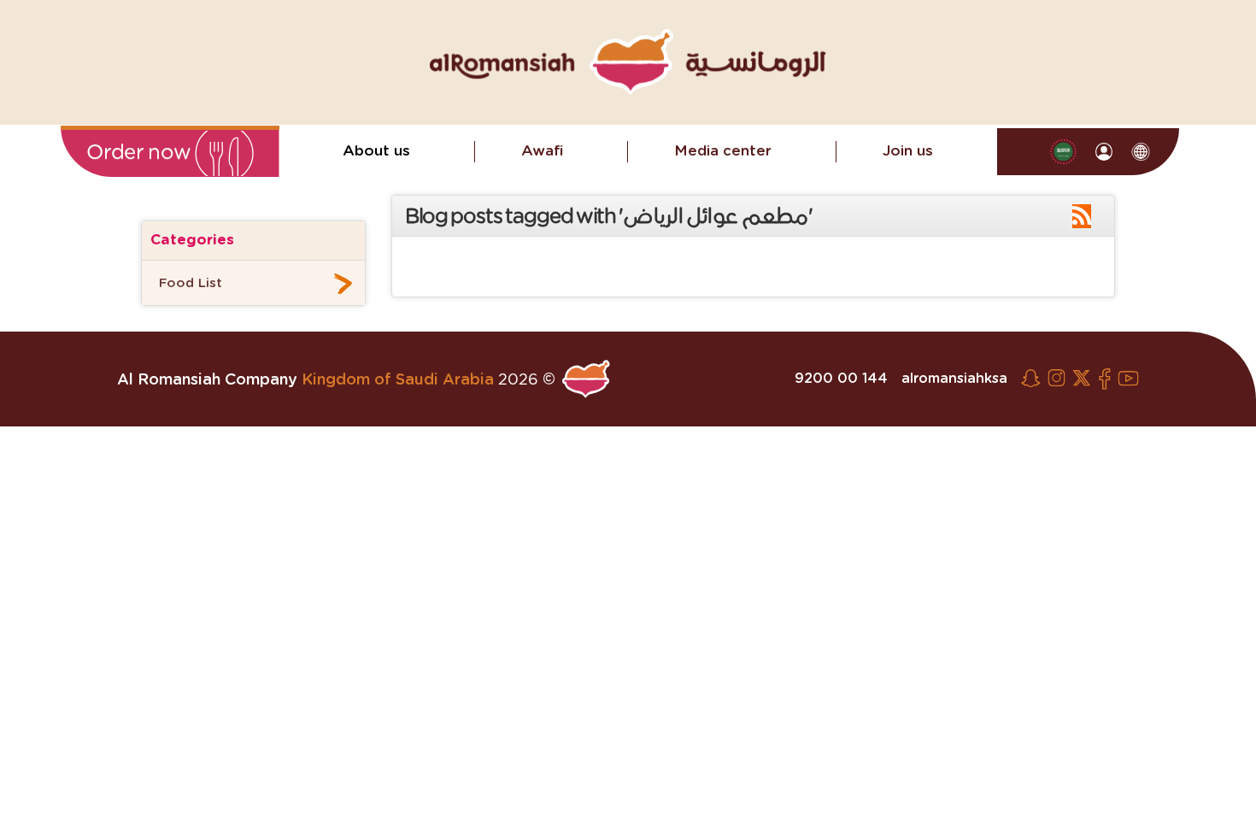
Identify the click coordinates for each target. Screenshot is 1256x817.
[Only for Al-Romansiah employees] (1104, 151)
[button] (170, 153)
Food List (190, 283)
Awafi (542, 151)
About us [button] (376, 151)
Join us (908, 151)
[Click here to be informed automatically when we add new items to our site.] (1081, 216)
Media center (723, 151)
